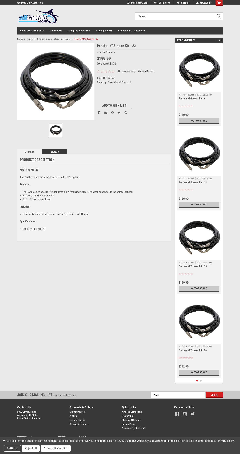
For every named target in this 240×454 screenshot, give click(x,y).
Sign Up (81, 420)
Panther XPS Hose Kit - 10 (193, 266)
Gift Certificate (162, 2)
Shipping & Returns (79, 30)
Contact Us (56, 30)
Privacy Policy (104, 30)
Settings (12, 448)
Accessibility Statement (131, 30)
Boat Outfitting (43, 39)
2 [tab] (201, 381)
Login (72, 420)
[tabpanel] (199, 85)
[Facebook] (99, 112)
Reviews (54, 151)
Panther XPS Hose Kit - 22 (86, 39)
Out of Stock (199, 120)
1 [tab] (197, 381)
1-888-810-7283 (139, 2)
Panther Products (186, 95)
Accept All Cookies (56, 448)
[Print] (112, 112)
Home (20, 39)
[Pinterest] (125, 112)
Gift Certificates (77, 412)
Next (219, 41)
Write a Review (146, 71)
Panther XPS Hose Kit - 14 (193, 182)
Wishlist (184, 2)
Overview (29, 151)
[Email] (105, 112)
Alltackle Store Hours (32, 30)
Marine (30, 39)
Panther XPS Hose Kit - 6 (192, 98)
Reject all (31, 448)
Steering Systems (62, 39)
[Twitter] (119, 112)
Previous (216, 41)
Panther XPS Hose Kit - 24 (193, 350)
